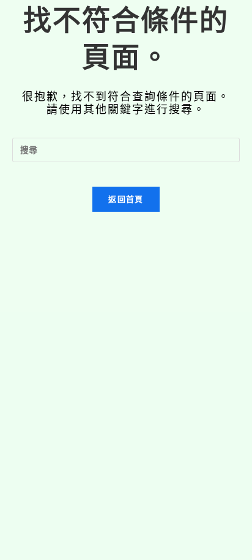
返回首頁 (125, 198)
